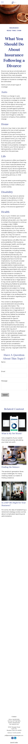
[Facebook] (12, 738)
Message (4, 381)
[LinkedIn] (15, 738)
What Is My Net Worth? (12, 433)
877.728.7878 (16, 721)
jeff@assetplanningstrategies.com (14, 735)
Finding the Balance (10, 467)
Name (3, 362)
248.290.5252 (15, 719)
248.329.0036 (16, 722)
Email (3, 371)
